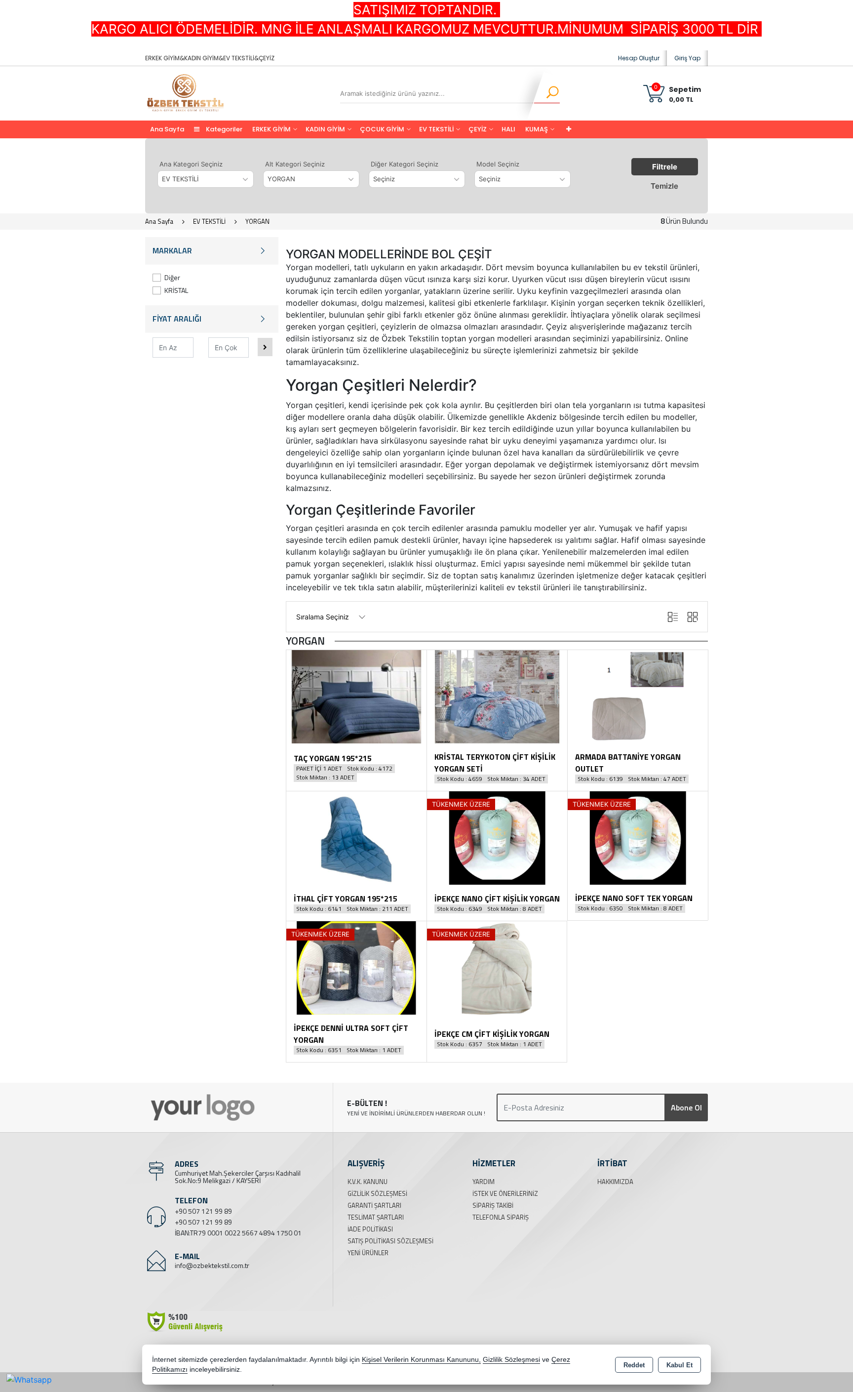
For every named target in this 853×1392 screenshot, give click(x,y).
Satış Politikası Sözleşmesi (390, 1241)
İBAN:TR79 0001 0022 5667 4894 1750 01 (238, 1233)
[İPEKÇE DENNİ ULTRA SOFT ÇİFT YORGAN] (356, 967)
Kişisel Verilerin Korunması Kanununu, (421, 1359)
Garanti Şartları (374, 1205)
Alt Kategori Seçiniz (295, 164)
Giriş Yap (687, 58)
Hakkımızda (615, 1182)
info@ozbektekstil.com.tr (212, 1265)
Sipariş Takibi (492, 1205)
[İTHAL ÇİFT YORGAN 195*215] (356, 837)
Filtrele (664, 166)
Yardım (483, 1182)
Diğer (172, 277)
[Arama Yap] (546, 93)
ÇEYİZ (477, 129)
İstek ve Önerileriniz (505, 1193)
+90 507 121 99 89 (203, 1211)
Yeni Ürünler (368, 1253)
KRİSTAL (176, 290)
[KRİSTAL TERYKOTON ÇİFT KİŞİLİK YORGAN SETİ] (497, 696)
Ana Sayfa (167, 129)
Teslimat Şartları (376, 1217)
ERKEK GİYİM (271, 129)
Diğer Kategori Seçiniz (404, 164)
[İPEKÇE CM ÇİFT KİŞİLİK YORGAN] (497, 967)
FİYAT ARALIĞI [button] (177, 319)
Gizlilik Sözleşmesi (377, 1193)
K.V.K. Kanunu (368, 1182)
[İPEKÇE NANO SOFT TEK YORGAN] (638, 837)
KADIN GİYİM (325, 129)
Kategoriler (223, 129)
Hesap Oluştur (638, 58)
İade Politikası (370, 1229)
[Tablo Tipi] (673, 617)
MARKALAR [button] (172, 250)
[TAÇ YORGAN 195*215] (356, 696)
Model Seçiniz (497, 164)
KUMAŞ (536, 129)
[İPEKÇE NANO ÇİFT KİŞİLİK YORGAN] (497, 837)
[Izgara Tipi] (692, 617)
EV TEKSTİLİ (436, 129)
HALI (508, 129)
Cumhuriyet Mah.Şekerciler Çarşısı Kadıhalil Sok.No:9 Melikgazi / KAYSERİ (238, 1177)
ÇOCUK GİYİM (382, 129)
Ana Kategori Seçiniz (191, 164)
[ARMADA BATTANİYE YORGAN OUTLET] (638, 696)
